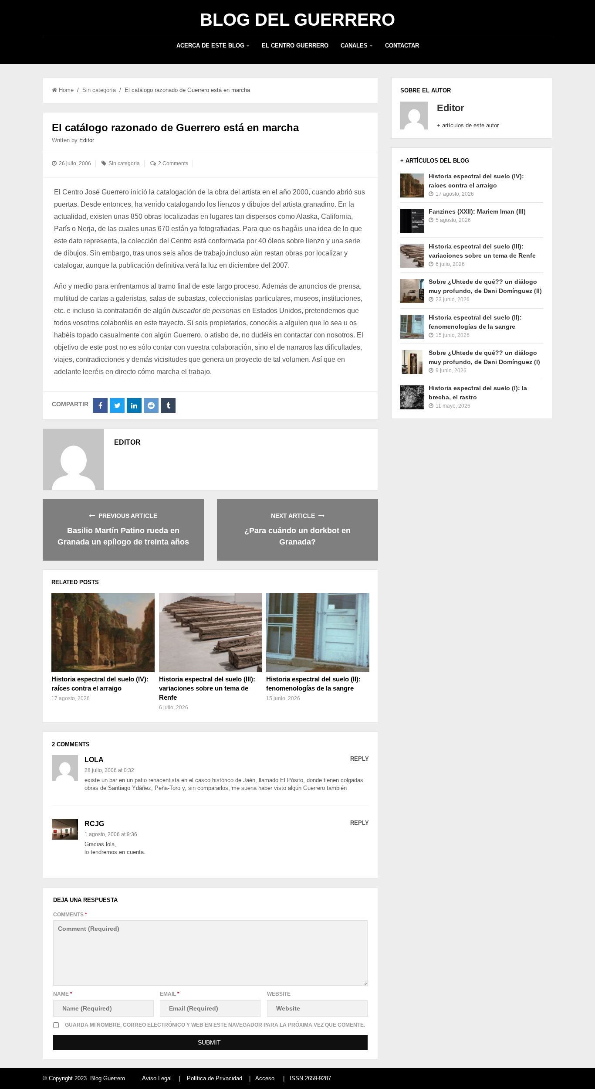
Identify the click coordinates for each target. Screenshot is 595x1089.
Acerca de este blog (210, 45)
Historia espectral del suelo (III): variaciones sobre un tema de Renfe (207, 688)
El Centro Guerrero (295, 45)
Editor (86, 140)
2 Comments (173, 163)
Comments (70, 915)
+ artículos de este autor (468, 125)
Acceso (264, 1078)
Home (66, 90)
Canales (354, 45)
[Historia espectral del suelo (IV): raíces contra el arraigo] (102, 632)
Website (279, 994)
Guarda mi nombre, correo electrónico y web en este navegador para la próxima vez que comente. (215, 1025)
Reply (359, 758)
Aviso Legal (157, 1078)
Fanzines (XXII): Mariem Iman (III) (477, 211)
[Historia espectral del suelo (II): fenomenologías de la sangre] (317, 632)
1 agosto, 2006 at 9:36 (111, 834)
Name (62, 994)
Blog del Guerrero (297, 19)
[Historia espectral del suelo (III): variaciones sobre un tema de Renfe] (210, 632)
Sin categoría (99, 90)
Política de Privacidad (214, 1078)
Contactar (402, 45)
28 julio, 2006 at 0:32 (109, 770)
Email (169, 994)
